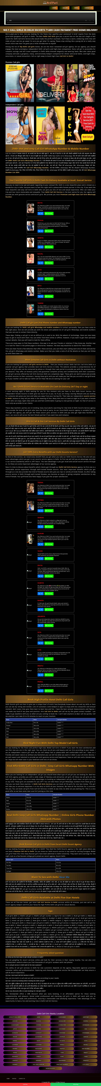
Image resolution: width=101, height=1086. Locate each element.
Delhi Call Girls (49, 36)
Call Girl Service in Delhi (47, 902)
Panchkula (38, 1052)
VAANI (40, 551)
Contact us (22, 1078)
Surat (62, 1056)
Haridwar (62, 1033)
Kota (85, 1040)
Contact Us (88, 8)
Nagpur (62, 1048)
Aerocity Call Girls (15, 1017)
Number (15, 1064)
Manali (62, 1044)
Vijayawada (62, 1060)
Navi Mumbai (85, 1048)
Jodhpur (62, 1037)
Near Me (64, 877)
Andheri (15, 1021)
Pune (62, 1052)
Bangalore (62, 1021)
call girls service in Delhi (39, 364)
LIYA (39, 650)
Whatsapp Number (62, 1064)
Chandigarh (15, 1025)
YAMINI (40, 303)
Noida (15, 1052)
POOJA (40, 220)
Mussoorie (38, 1048)
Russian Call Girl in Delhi (24, 851)
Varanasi (38, 1060)
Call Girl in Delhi (51, 711)
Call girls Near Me (38, 1064)
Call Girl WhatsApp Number (38, 168)
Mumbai (15, 1048)
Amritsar (86, 1017)
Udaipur (15, 1060)
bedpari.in (53, 1082)
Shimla (39, 1056)
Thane (86, 1056)
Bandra (38, 1021)
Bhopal (85, 1021)
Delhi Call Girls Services (43, 784)
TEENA (40, 482)
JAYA (40, 270)
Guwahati (39, 1033)
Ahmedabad (62, 1017)
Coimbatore (62, 1025)
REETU (40, 666)
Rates (76, 8)
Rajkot (86, 1052)
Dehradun (86, 1025)
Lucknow (15, 1044)
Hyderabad (85, 1033)
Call (41, 213)
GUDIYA (41, 583)
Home (54, 8)
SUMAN (41, 517)
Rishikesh (15, 1056)
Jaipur (15, 1029)
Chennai (38, 1025)
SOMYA (40, 238)
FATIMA (41, 500)
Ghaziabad (62, 1029)
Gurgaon (15, 1033)
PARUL (40, 682)
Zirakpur (85, 1060)
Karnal (15, 1040)
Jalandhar (38, 1037)
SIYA (39, 632)
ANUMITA (41, 616)
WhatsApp (49, 213)
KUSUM (41, 533)
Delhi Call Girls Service (68, 467)
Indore (15, 1037)
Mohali (86, 1044)
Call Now (25, 1084)
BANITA (41, 600)
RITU (39, 286)
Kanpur (85, 1037)
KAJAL (40, 254)
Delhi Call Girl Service (54, 192)
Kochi (38, 1040)
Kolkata (62, 1040)
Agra (38, 1017)
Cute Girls (86, 1064)
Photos (14, 1078)
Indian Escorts (50, 1068)
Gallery (65, 8)
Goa (86, 1029)
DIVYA (40, 203)
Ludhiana (38, 1044)
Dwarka (38, 1029)
